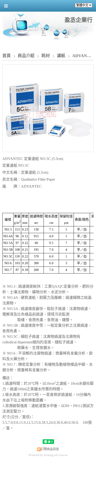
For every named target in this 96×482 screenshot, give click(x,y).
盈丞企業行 (79, 20)
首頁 (6, 55)
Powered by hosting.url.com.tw (48, 455)
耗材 (45, 55)
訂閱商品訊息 (50, 449)
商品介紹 (27, 55)
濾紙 (61, 55)
